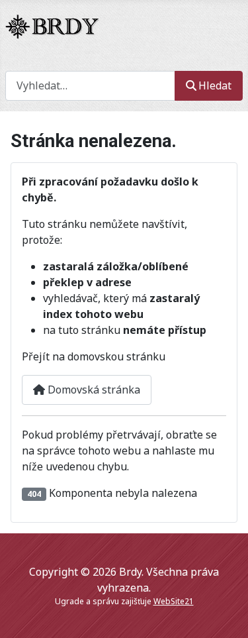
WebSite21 (173, 601)
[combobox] (90, 86)
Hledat (214, 85)
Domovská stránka (92, 389)
